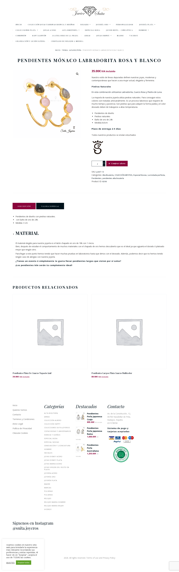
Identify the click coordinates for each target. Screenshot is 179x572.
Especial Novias (140, 175)
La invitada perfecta (156, 175)
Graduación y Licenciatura (57, 446)
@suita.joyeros (25, 528)
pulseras (48, 491)
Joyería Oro (50, 477)
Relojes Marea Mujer (54, 506)
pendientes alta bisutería (113, 178)
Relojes (47, 498)
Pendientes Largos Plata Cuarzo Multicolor (111, 373)
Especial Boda (50, 438)
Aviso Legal (18, 423)
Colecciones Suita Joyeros (57, 427)
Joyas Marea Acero (53, 464)
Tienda (65, 50)
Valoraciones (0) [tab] (50, 206)
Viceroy (48, 509)
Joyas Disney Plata (53, 460)
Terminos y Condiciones (23, 419)
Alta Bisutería (75, 50)
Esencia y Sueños (52, 435)
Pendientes (96, 178)
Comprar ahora (118, 163)
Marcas (47, 488)
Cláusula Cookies (20, 433)
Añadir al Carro (50, 334)
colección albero (52, 420)
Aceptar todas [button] (24, 562)
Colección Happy (52, 424)
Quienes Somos (20, 410)
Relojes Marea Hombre (55, 502)
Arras (47, 417)
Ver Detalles (50, 328)
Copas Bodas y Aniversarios (57, 431)
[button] (77, 73)
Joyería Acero (50, 473)
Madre (47, 484)
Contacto (17, 414)
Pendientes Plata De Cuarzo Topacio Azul (32, 373)
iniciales (48, 453)
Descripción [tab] (24, 206)
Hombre (48, 449)
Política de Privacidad (22, 428)
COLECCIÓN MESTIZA (123, 175)
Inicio (57, 50)
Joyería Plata (50, 480)
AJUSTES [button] (10, 562)
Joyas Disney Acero (53, 456)
